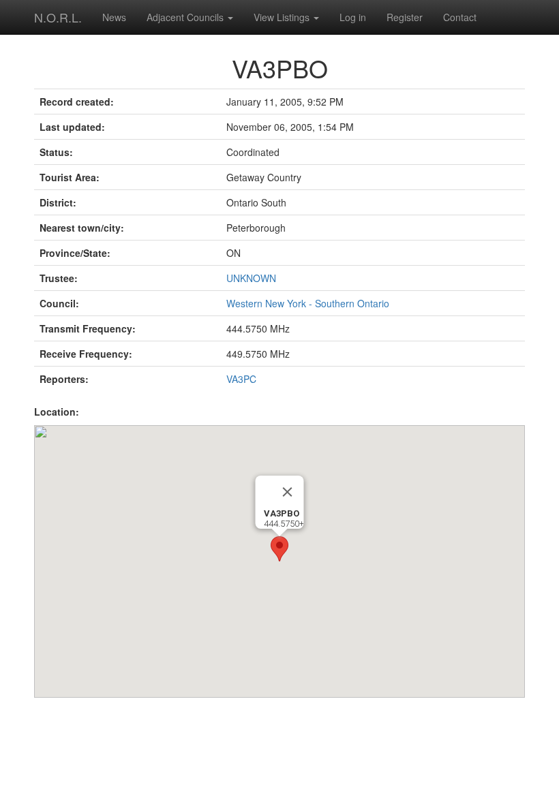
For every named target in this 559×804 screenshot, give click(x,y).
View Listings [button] (283, 17)
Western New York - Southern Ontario (307, 303)
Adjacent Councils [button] (186, 17)
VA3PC (241, 379)
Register (405, 17)
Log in (352, 17)
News (114, 17)
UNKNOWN (251, 278)
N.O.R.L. (58, 17)
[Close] (287, 492)
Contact (460, 17)
